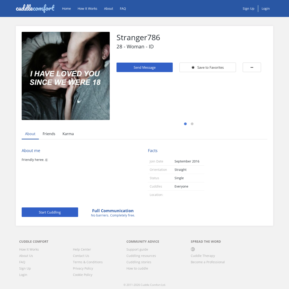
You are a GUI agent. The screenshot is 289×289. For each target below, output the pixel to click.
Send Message (145, 67)
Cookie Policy (82, 275)
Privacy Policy (83, 268)
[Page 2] (192, 123)
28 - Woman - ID (135, 46)
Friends (49, 133)
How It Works (87, 8)
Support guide (137, 249)
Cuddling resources (141, 256)
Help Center (82, 249)
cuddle (35, 8)
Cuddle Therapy (203, 256)
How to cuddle (137, 268)
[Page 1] (185, 123)
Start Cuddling (50, 212)
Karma (68, 133)
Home (66, 8)
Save (210, 67)
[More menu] (252, 67)
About (108, 8)
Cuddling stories (138, 262)
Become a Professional (208, 262)
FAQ (123, 8)
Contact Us (81, 256)
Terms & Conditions (88, 262)
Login (266, 8)
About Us (26, 256)
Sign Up (248, 8)
